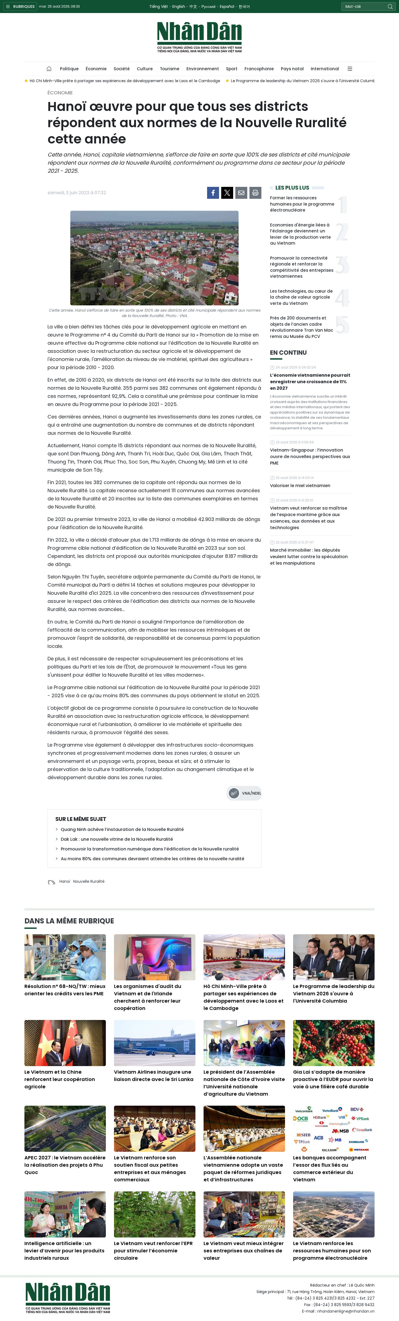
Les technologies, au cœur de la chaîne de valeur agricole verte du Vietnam (301, 297)
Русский (208, 6)
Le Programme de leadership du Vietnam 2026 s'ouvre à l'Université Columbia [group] (282, 81)
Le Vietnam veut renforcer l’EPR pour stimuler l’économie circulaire (153, 1250)
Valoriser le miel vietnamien (300, 485)
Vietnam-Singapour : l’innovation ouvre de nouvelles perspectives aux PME (310, 456)
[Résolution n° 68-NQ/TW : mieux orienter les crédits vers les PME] (65, 957)
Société (122, 69)
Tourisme (169, 69)
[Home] (49, 69)
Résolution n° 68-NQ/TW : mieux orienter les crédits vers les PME (65, 990)
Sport (231, 69)
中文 (193, 6)
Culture (145, 69)
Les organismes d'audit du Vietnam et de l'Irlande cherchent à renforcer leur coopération (147, 997)
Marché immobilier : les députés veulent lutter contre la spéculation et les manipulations (309, 556)
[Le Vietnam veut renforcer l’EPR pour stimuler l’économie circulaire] (154, 1214)
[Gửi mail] (241, 193)
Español (227, 6)
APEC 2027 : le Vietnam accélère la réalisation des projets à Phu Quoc (65, 1165)
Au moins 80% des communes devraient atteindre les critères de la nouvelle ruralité (152, 859)
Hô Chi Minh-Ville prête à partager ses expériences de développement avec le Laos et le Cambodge (244, 997)
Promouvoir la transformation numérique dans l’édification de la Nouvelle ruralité (150, 849)
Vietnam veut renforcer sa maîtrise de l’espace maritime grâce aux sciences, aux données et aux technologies (308, 518)
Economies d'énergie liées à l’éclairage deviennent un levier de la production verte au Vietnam (300, 234)
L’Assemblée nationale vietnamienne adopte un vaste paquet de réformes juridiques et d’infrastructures (243, 1168)
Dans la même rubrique (69, 921)
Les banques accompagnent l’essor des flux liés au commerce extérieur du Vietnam (329, 1168)
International (325, 69)
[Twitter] (227, 193)
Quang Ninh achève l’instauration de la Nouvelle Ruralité (122, 829)
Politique (69, 69)
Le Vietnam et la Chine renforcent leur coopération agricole (59, 1079)
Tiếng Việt (158, 6)
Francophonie (259, 69)
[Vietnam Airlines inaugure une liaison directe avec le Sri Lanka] (154, 1043)
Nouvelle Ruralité (88, 881)
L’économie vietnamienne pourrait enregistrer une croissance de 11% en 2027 (310, 381)
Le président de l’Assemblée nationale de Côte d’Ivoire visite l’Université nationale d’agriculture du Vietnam (244, 1083)
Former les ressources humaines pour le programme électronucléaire (302, 204)
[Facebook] (213, 193)
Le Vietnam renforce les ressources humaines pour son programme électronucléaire (332, 1250)
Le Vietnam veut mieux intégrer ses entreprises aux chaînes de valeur (244, 1250)
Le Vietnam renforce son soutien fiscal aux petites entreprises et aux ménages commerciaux (150, 1168)
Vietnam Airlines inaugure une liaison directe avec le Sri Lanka (154, 1076)
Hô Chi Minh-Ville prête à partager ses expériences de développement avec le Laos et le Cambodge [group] (102, 81)
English (178, 6)
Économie (96, 69)
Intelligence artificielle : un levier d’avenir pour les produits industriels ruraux (64, 1250)
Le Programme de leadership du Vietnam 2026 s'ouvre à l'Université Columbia (334, 993)
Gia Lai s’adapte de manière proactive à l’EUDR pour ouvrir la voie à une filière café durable (333, 1079)
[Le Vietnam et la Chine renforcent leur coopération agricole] (65, 1043)
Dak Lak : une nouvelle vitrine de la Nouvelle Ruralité (117, 839)
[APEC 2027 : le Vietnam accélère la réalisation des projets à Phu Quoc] (65, 1129)
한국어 (244, 6)
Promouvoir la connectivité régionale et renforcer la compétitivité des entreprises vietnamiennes (301, 267)
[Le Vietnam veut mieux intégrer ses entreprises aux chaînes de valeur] (244, 1214)
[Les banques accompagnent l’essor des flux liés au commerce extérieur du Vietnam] (334, 1129)
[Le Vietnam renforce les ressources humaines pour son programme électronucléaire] (334, 1214)
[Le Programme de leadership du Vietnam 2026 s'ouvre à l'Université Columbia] (334, 957)
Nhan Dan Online (199, 37)
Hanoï (64, 881)
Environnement (202, 69)
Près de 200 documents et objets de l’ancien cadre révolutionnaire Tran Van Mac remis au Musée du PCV (301, 327)
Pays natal (292, 69)
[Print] (255, 193)
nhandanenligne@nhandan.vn (346, 1311)
